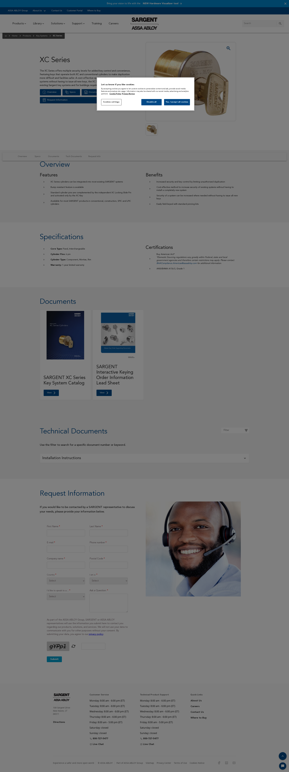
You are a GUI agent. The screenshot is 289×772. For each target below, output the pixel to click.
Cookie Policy (115, 94)
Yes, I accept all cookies (177, 102)
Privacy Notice (128, 94)
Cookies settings (111, 102)
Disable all (151, 102)
